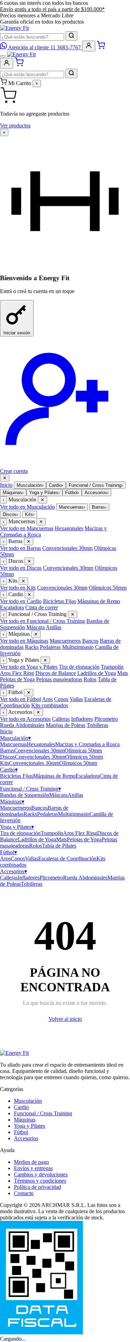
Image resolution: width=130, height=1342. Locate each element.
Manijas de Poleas (65, 725)
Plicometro (106, 719)
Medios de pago (31, 1162)
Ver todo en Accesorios (25, 719)
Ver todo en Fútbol (20, 699)
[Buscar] (71, 36)
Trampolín (112, 667)
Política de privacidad (37, 1187)
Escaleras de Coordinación (67, 858)
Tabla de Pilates (59, 846)
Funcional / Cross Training (96, 485)
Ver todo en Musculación (27, 507)
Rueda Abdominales (22, 725)
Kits (29, 514)
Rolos (90, 679)
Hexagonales (69, 528)
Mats (122, 673)
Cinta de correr (41, 607)
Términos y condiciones (40, 1181)
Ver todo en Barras (20, 548)
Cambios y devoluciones (41, 1174)
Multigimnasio (78, 647)
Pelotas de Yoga (17, 679)
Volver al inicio (65, 1019)
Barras (99, 507)
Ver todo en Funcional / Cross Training (42, 621)
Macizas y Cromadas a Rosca (87, 744)
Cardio (56, 485)
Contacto (24, 1193)
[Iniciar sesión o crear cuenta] (88, 46)
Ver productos (15, 125)
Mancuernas (72, 507)
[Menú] (3, 56)
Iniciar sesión (16, 332)
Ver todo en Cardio (21, 601)
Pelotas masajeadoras (59, 679)
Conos (61, 699)
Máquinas (13, 492)
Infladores (82, 719)
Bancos (90, 641)
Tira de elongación (79, 667)
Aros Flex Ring (17, 673)
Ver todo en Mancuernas (26, 528)
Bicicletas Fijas (59, 601)
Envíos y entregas (33, 1168)
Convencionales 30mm (67, 548)
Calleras (61, 719)
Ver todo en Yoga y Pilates (29, 667)
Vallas (76, 699)
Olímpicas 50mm (83, 750)
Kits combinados (49, 705)
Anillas (53, 627)
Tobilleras (97, 725)
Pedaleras (50, 647)
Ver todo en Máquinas (24, 641)
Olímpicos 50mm (108, 588)
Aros (47, 699)
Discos (10, 514)
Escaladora (12, 607)
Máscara (35, 627)
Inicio (6, 485)
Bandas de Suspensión (24, 795)
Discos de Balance (55, 673)
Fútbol (72, 492)
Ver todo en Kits (18, 588)
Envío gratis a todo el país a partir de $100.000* (52, 9)
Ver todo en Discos (21, 568)
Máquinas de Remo (98, 601)
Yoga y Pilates (44, 492)
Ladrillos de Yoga (96, 673)
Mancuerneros (65, 641)
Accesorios (97, 492)
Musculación (30, 485)
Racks (31, 647)
